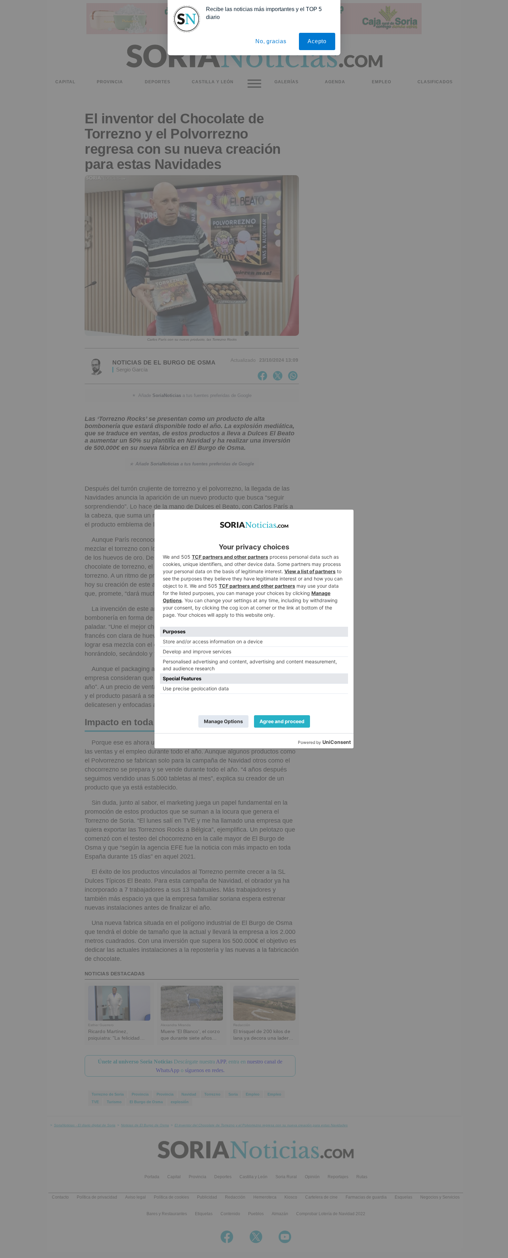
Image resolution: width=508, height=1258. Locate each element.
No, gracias (270, 41)
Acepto (317, 41)
